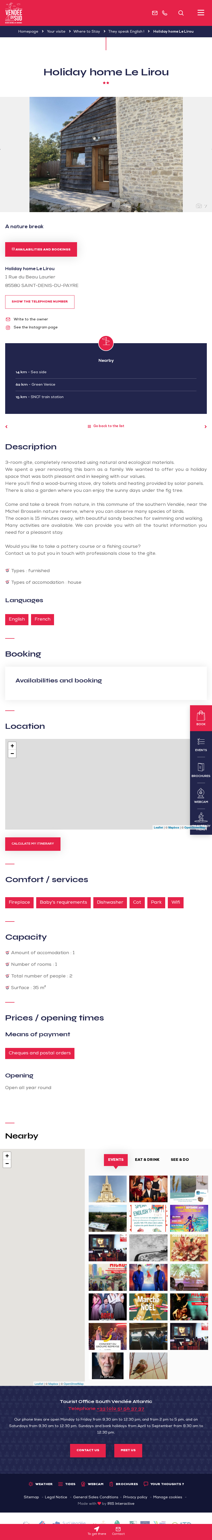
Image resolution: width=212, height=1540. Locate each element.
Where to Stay (86, 32)
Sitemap (31, 1497)
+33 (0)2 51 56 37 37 (120, 1408)
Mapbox (173, 827)
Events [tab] (116, 1160)
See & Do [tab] (180, 1160)
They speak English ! (126, 32)
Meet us (128, 1450)
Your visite (56, 32)
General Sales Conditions (95, 1497)
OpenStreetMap (195, 827)
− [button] (12, 753)
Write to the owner (30, 319)
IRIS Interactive (121, 1504)
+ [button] (12, 746)
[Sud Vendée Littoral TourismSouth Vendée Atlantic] (13, 13)
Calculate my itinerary (33, 844)
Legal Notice (56, 1497)
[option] (106, 154)
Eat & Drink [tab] (147, 1160)
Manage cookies (167, 1497)
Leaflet (158, 827)
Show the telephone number (40, 302)
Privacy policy (135, 1497)
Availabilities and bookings (43, 249)
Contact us (88, 1450)
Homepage (28, 32)
